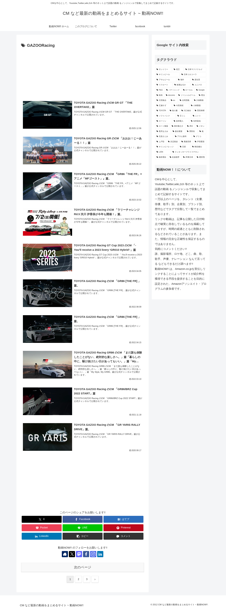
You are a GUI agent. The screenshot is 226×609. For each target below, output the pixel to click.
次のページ (82, 567)
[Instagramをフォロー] (93, 554)
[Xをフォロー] (72, 554)
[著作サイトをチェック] (65, 554)
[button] (83, 536)
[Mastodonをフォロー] (79, 554)
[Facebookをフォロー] (86, 554)
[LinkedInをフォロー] (100, 554)
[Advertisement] (82, 72)
